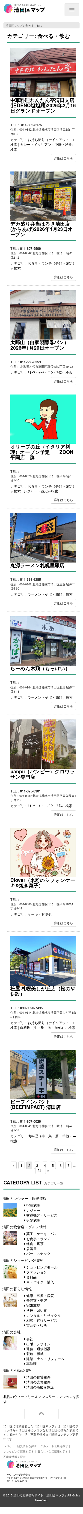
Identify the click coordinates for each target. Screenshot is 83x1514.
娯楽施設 (32, 1220)
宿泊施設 (32, 1205)
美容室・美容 (36, 1300)
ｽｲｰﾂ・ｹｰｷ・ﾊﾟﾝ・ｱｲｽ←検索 (50, 372)
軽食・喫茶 (34, 1243)
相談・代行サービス (41, 1320)
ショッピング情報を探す (18, 1451)
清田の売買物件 (37, 1381)
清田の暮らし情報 (17, 1288)
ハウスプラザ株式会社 (18, 1474)
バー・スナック (37, 1253)
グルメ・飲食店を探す (54, 1446)
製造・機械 (34, 1353)
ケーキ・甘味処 (40, 914)
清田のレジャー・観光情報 (24, 1198)
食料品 (31, 1277)
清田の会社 (11, 1331)
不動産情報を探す (14, 1457)
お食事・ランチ (37, 1238)
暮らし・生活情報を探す (53, 1451)
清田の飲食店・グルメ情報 (24, 1226)
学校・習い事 (36, 1310)
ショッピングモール (41, 1267)
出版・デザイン (37, 1343)
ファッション (36, 1271)
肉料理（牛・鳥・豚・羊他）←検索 (47, 1027)
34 (39, 1170)
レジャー (32, 1210)
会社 (29, 1338)
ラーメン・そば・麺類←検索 (50, 594)
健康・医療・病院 (39, 1295)
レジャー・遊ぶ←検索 (41, 491)
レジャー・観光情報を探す (20, 1446)
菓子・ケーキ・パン (41, 1233)
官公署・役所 (36, 1325)
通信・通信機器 (37, 1348)
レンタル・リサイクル (43, 1315)
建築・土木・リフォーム (44, 1358)
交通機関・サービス (41, 1215)
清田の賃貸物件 (37, 1377)
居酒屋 (31, 1248)
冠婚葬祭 (32, 1305)
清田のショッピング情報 (22, 1260)
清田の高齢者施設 (39, 1387)
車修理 (31, 1363)
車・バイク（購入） (41, 1281)
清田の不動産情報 (17, 1370)
